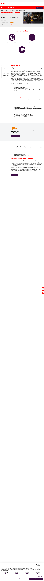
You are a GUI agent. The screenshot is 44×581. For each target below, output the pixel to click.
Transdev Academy (19, 101)
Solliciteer (38, 7)
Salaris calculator (6, 71)
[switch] (17, 573)
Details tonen (40, 576)
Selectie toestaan (22, 578)
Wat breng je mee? (6, 73)
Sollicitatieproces (6, 75)
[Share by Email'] (43, 292)
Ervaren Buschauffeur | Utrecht (21, 10)
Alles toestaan (36, 578)
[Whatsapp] (43, 291)
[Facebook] (43, 290)
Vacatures (6, 10)
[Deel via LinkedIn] (43, 288)
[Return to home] (6, 4)
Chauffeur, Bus (12, 10)
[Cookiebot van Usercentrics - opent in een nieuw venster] (36, 565)
